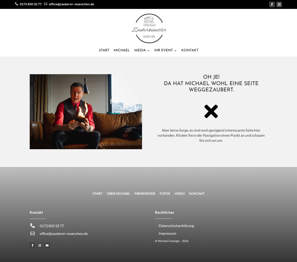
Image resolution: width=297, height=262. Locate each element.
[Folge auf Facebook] (272, 4)
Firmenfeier (145, 193)
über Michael (118, 193)
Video (180, 193)
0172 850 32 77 (31, 4)
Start (104, 50)
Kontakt (189, 50)
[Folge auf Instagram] (279, 4)
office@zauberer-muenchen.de (64, 233)
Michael (122, 50)
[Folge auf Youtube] (47, 245)
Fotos (165, 193)
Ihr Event (163, 50)
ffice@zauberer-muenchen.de (69, 4)
